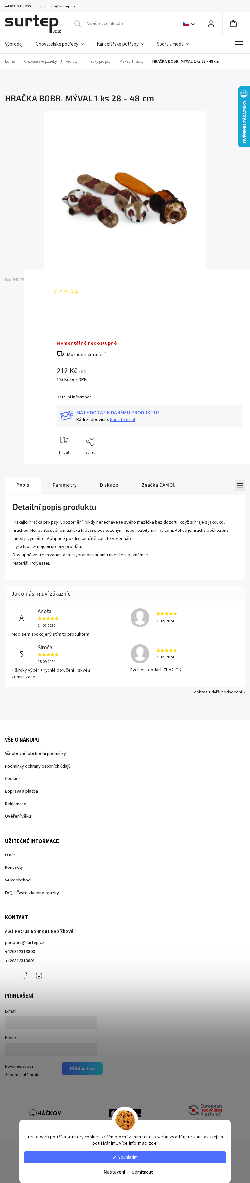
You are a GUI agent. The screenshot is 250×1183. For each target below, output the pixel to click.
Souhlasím (128, 1157)
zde (153, 1143)
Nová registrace (19, 1066)
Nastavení (114, 1172)
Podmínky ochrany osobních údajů (38, 766)
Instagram (39, 975)
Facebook (24, 975)
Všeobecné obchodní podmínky (35, 753)
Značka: (67, 280)
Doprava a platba (21, 791)
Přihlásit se (82, 1068)
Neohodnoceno (96, 291)
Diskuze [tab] (109, 485)
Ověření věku (18, 816)
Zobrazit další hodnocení (218, 692)
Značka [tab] (159, 485)
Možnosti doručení (86, 354)
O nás (10, 855)
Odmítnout (142, 1172)
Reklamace (15, 804)
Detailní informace (74, 397)
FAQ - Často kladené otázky (32, 893)
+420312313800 (20, 951)
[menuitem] (17, 44)
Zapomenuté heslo (22, 1075)
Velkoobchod (18, 880)
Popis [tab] (22, 485)
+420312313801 (20, 961)
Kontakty (14, 867)
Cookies (13, 778)
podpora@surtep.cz (24, 942)
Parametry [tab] (65, 485)
